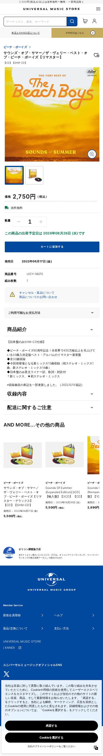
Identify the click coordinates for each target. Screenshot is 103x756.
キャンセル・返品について (36, 292)
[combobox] (40, 21)
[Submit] (72, 21)
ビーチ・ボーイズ (15, 47)
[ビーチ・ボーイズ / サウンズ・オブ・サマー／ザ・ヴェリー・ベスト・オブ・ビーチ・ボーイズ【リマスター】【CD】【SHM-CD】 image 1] (52, 114)
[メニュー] (98, 8)
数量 (8, 220)
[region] (26, 33)
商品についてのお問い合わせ (38, 297)
